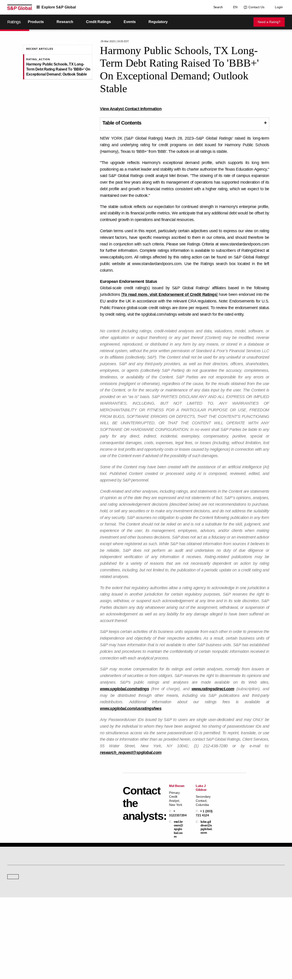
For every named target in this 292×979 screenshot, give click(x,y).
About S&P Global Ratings (23, 884)
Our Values (14, 915)
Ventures (12, 927)
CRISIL (154, 884)
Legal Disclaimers (96, 954)
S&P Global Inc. (23, 897)
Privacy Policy (160, 954)
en (234, 7)
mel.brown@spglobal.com (178, 829)
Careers (226, 915)
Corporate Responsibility (236, 921)
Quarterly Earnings (90, 927)
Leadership (228, 927)
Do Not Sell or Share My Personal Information (230, 954)
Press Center (15, 934)
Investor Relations (89, 915)
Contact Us (255, 7)
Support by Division (162, 921)
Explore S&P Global (59, 7)
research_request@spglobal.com (131, 752)
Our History (14, 921)
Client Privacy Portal (185, 954)
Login (279, 7)
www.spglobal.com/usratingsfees (130, 708)
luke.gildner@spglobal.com (206, 827)
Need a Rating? (269, 22)
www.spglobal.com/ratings (124, 689)
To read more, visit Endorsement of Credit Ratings (169, 294)
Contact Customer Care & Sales (169, 915)
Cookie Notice (140, 954)
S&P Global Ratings (27, 867)
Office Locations (159, 934)
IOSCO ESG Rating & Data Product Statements (250, 934)
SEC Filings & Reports (92, 934)
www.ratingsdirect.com (213, 689)
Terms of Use (119, 954)
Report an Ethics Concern (166, 927)
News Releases (88, 921)
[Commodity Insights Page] (149, 848)
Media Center (86, 884)
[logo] (19, 7)
